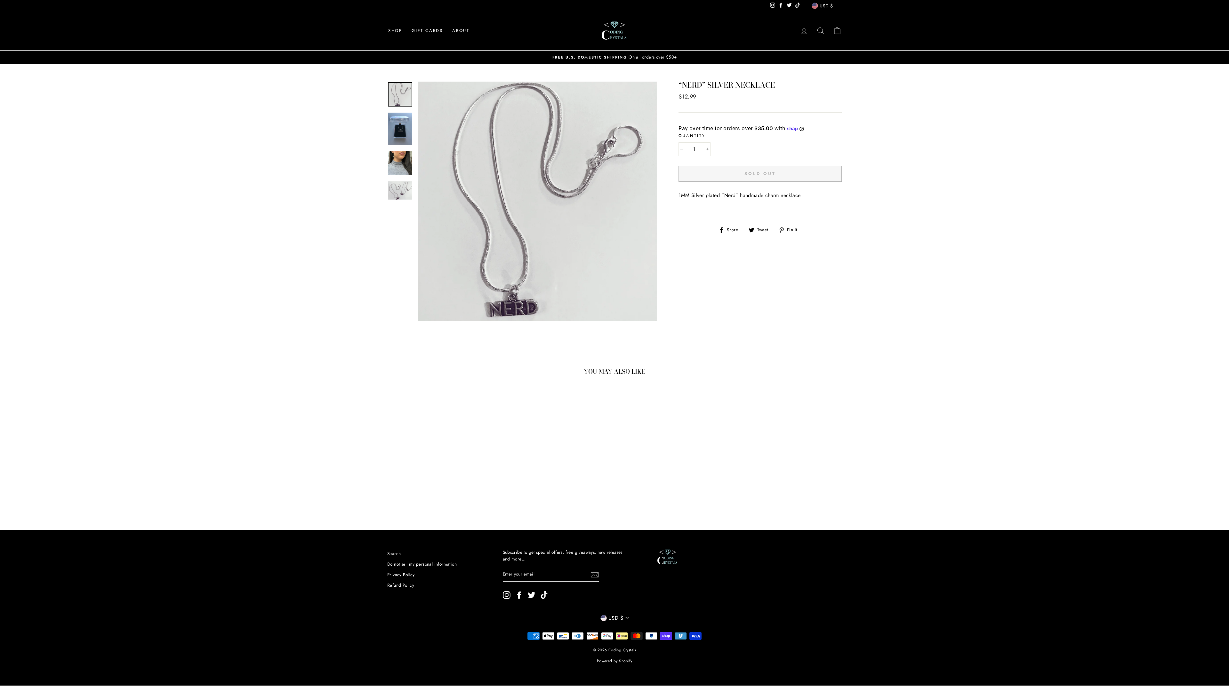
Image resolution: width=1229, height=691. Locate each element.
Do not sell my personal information (422, 564)
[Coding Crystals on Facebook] (519, 595)
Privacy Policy (401, 574)
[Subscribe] (594, 574)
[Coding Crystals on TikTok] (544, 595)
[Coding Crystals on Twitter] (531, 595)
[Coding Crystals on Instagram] (506, 595)
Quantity (692, 136)
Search (394, 553)
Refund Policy (400, 585)
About (460, 31)
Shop (395, 31)
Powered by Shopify (614, 661)
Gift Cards (427, 31)
